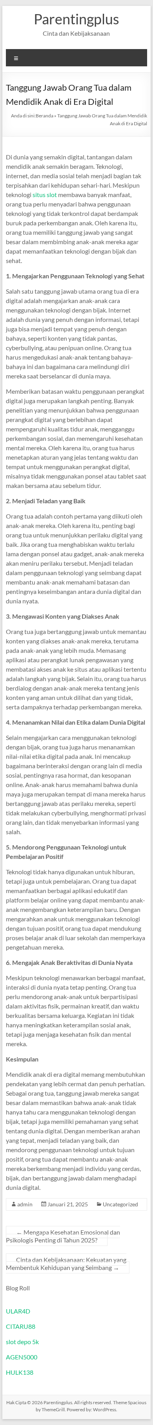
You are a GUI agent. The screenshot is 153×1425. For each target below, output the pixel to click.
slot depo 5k (22, 1341)
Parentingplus (76, 18)
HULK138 (19, 1372)
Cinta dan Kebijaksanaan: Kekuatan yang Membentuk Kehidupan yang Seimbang (66, 1263)
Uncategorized (120, 1204)
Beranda (44, 116)
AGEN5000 (21, 1357)
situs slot (45, 194)
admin (25, 1204)
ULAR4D (18, 1311)
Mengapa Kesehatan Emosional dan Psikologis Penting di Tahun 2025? (63, 1236)
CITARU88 (20, 1326)
